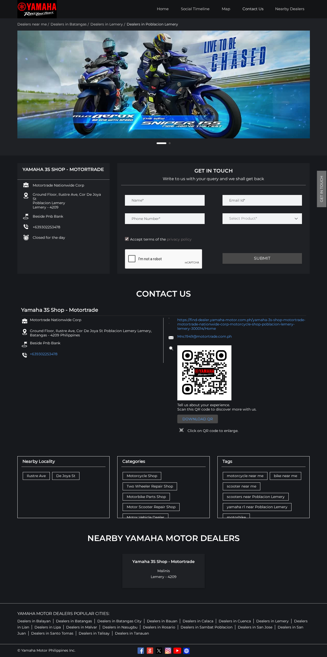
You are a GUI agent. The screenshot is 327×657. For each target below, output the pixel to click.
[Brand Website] (186, 650)
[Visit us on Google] (150, 650)
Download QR (197, 419)
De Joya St (65, 476)
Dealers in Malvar (81, 627)
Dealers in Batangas (74, 621)
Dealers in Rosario (159, 627)
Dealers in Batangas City (119, 621)
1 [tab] (157, 143)
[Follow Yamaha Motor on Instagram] (168, 650)
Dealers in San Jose (255, 627)
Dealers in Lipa (47, 627)
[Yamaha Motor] (37, 9)
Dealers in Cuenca (235, 621)
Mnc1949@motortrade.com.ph (204, 336)
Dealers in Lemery (272, 621)
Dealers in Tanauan (132, 633)
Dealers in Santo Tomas (52, 633)
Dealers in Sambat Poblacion (206, 627)
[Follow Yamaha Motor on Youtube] (177, 650)
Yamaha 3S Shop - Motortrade (163, 561)
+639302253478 (46, 227)
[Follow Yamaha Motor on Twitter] (159, 650)
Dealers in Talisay (94, 633)
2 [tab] (165, 143)
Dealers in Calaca (198, 621)
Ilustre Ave (36, 476)
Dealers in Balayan (34, 621)
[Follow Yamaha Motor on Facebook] (140, 650)
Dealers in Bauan (162, 621)
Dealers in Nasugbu (119, 627)
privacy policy (179, 239)
